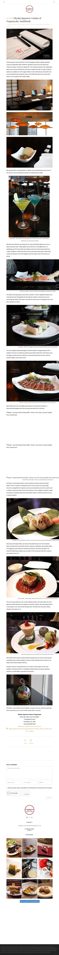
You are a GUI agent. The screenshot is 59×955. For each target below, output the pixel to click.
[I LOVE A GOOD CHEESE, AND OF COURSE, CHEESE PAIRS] (29, 868)
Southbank (47, 24)
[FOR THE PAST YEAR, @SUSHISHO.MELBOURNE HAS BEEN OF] (45, 847)
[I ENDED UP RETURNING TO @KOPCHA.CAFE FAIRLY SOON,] (14, 888)
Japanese (13, 24)
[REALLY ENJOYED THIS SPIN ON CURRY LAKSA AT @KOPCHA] (29, 888)
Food (9, 24)
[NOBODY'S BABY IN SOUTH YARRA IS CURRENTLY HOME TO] (29, 847)
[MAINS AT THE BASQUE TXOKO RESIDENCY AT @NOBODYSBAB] (14, 847)
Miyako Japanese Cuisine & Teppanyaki (26, 24)
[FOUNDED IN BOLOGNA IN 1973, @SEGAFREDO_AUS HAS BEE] (45, 868)
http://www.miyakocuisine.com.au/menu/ (29, 727)
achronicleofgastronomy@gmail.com (29, 825)
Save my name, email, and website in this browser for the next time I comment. (30, 788)
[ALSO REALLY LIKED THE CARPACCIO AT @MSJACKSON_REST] (45, 888)
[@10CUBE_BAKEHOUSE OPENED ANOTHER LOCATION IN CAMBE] (14, 868)
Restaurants (40, 24)
